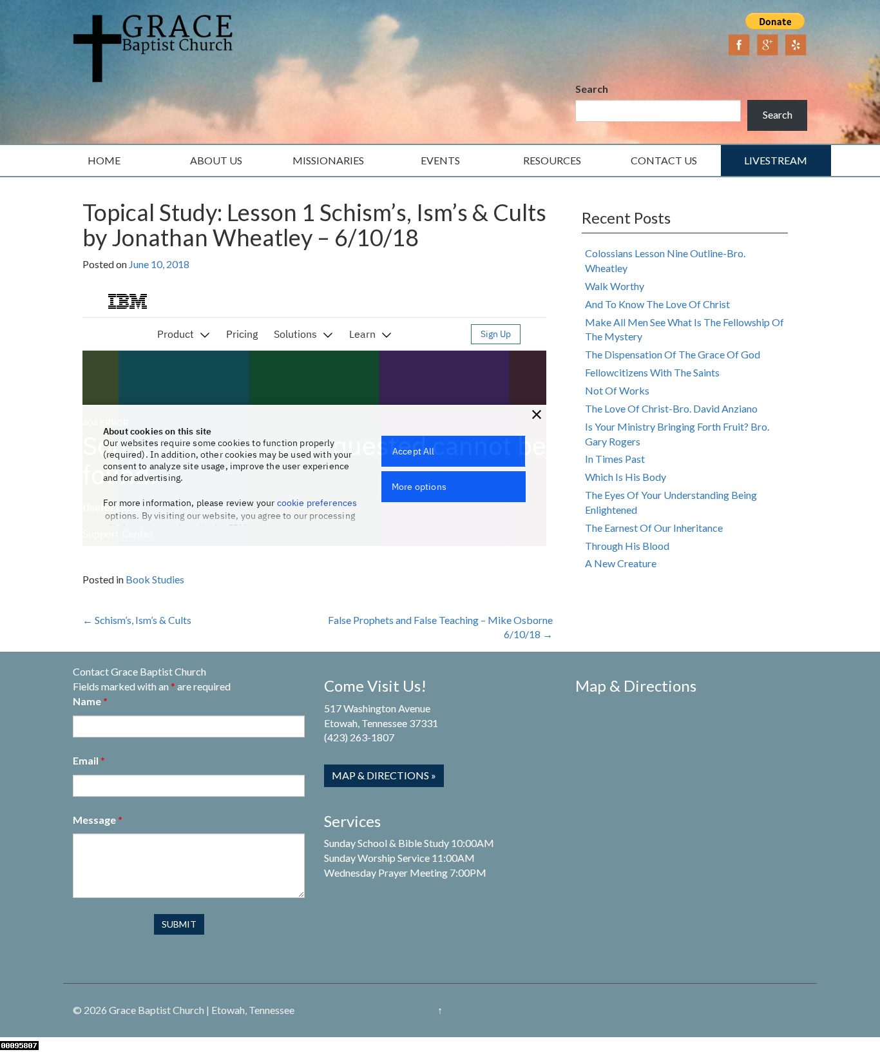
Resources (552, 160)
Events (440, 160)
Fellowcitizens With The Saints (652, 372)
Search (591, 89)
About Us (216, 160)
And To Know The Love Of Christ (657, 304)
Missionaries (328, 160)
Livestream (775, 160)
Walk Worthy (614, 286)
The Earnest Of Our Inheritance (654, 527)
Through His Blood (627, 546)
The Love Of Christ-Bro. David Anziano (671, 408)
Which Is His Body (625, 477)
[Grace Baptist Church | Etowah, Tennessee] (153, 47)
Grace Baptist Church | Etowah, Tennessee (201, 1010)
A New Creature (620, 563)
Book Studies (155, 579)
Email (89, 760)
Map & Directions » (384, 775)
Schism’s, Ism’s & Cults (136, 620)
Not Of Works (617, 390)
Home (104, 160)
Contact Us (664, 160)
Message (97, 819)
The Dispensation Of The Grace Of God (672, 354)
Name (90, 701)
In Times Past (615, 459)
